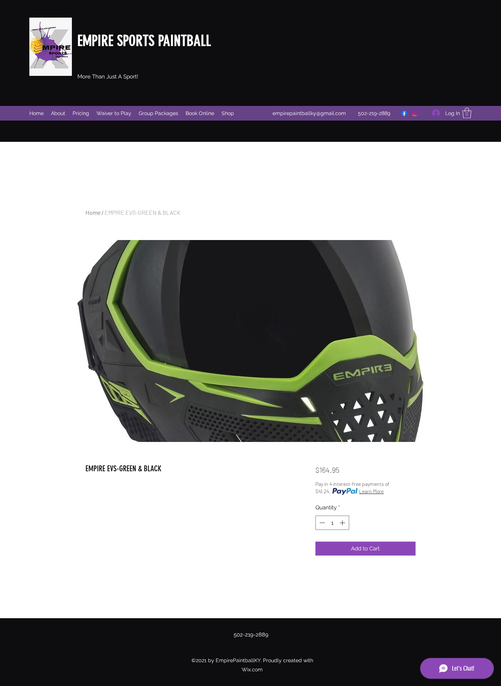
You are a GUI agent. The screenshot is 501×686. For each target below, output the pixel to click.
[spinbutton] (332, 523)
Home (92, 212)
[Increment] (343, 523)
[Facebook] (404, 113)
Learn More (371, 491)
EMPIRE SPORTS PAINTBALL (144, 40)
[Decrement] (321, 523)
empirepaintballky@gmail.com (309, 113)
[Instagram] (415, 113)
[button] (466, 113)
